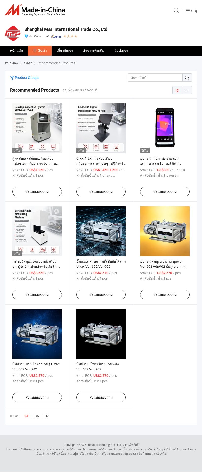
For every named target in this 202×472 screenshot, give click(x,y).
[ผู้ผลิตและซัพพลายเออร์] (36, 10)
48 (48, 415)
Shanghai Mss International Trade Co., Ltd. (66, 29)
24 (26, 416)
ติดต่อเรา (121, 50)
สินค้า (42, 50)
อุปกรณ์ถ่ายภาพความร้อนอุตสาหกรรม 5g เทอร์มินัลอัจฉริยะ (159, 163)
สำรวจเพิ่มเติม (93, 50)
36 (37, 415)
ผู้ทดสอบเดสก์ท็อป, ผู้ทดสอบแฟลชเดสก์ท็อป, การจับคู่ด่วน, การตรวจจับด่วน (34, 163)
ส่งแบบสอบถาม (37, 192)
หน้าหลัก (16, 50)
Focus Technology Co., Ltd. (104, 445)
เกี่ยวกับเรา (65, 50)
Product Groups (26, 77)
